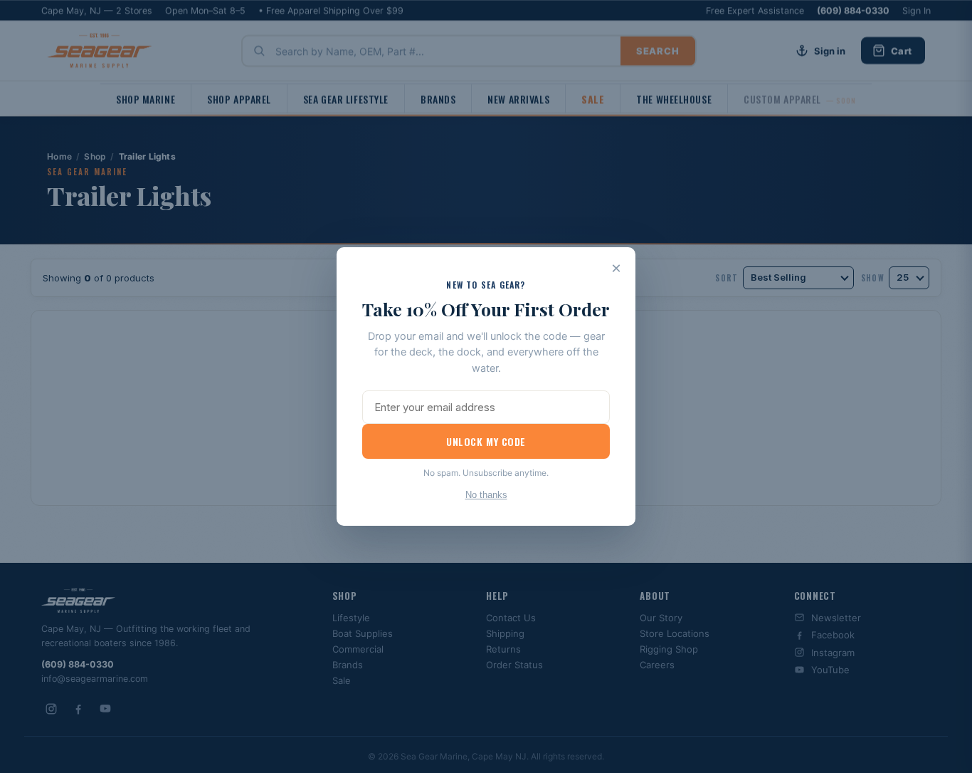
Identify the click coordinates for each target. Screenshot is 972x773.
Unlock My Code (486, 441)
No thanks (486, 494)
